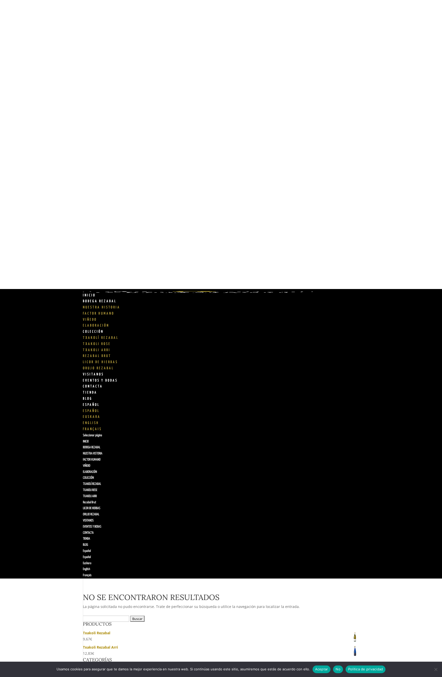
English (91, 423)
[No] (435, 669)
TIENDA (90, 392)
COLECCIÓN (93, 332)
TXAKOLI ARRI (96, 350)
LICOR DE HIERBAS (100, 362)
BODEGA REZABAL (99, 301)
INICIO (89, 295)
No (338, 669)
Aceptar (321, 669)
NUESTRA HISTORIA (101, 307)
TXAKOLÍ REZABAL (100, 338)
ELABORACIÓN (96, 325)
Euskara (92, 417)
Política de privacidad (365, 669)
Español (91, 405)
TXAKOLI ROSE (97, 344)
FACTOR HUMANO (98, 313)
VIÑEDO (90, 319)
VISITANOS (93, 374)
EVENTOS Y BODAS (100, 380)
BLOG (87, 399)
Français (92, 429)
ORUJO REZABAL (98, 368)
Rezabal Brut (97, 356)
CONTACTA (93, 386)
